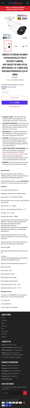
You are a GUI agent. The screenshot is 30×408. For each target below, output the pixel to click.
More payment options (14, 106)
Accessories (5, 331)
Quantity (4, 88)
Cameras (4, 321)
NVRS (3, 323)
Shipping (8, 80)
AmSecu (7, 400)
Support (4, 337)
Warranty (4, 334)
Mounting (4, 326)
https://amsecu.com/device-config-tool (14, 154)
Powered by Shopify (14, 400)
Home (3, 318)
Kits (3, 329)
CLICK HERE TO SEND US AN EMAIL (11, 357)
